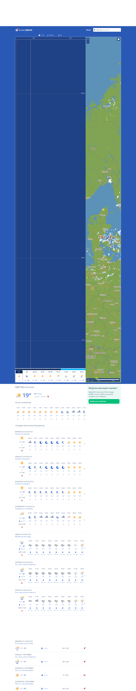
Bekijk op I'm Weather (98, 401)
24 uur (88, 30)
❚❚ (88, 380)
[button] (103, 209)
